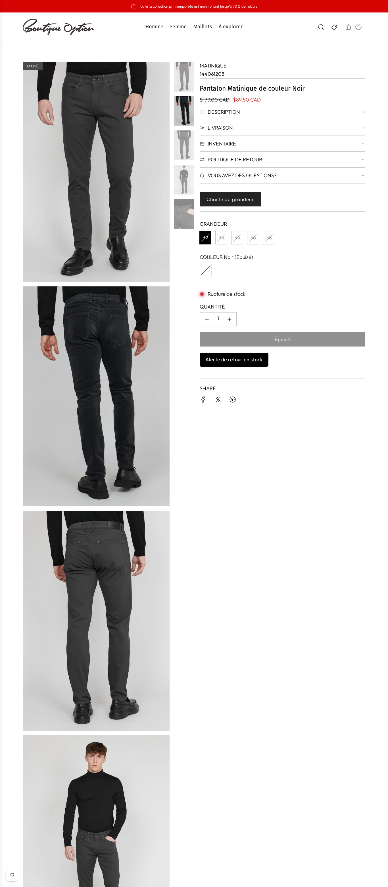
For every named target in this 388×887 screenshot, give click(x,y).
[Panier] (348, 27)
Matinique (213, 65)
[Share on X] (218, 401)
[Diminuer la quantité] (207, 319)
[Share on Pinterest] (232, 401)
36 (253, 237)
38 (269, 237)
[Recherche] (321, 27)
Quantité (212, 306)
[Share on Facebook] (203, 401)
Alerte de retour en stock (234, 359)
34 (237, 237)
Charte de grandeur (230, 199)
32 (205, 237)
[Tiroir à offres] (334, 27)
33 (221, 237)
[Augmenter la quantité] (229, 319)
